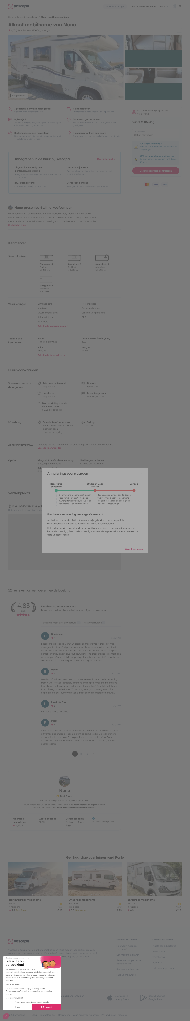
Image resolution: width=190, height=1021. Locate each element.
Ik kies (17, 1007)
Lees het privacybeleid (14, 998)
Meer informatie (134, 549)
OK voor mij (46, 1007)
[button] (6, 1016)
